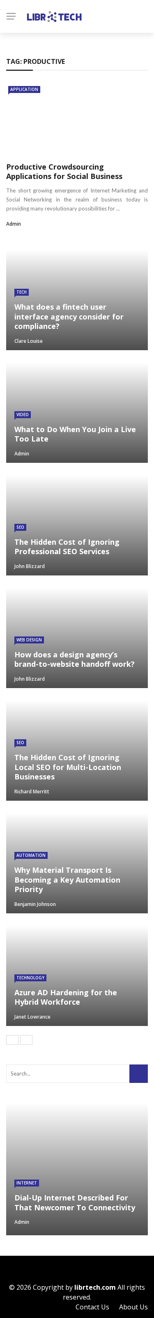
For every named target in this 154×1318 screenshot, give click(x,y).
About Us (133, 1306)
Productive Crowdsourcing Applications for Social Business (64, 171)
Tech (21, 292)
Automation (31, 855)
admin (13, 223)
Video (22, 414)
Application (24, 89)
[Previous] (12, 1040)
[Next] (26, 1040)
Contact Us (92, 1306)
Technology (30, 978)
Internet (26, 1183)
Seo (20, 527)
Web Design (29, 640)
